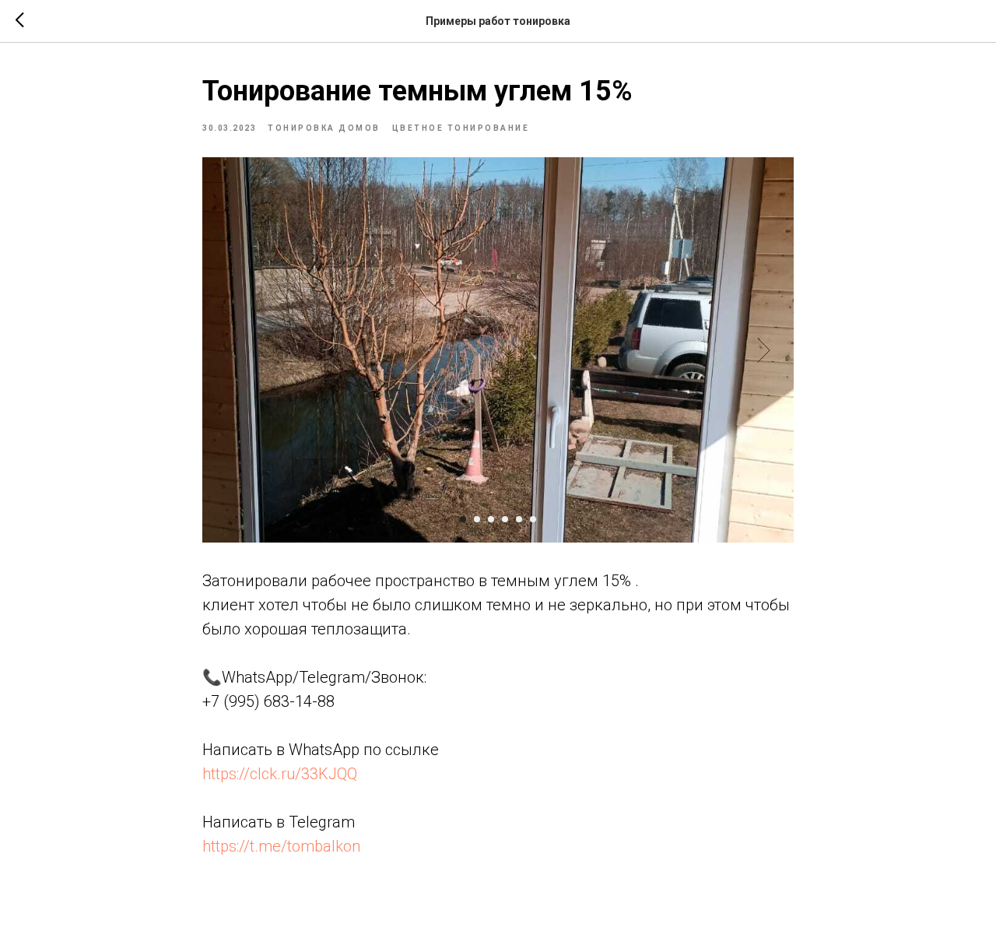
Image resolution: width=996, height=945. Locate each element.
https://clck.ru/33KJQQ (279, 773)
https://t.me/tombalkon (281, 846)
